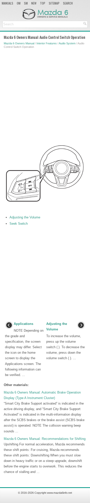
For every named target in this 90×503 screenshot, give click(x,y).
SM (26, 3)
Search (68, 3)
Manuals (7, 3)
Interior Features (46, 43)
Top (42, 3)
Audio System (67, 43)
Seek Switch (19, 223)
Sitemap (54, 3)
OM (18, 3)
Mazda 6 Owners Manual (19, 43)
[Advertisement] (45, 96)
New (33, 3)
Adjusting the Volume (25, 217)
